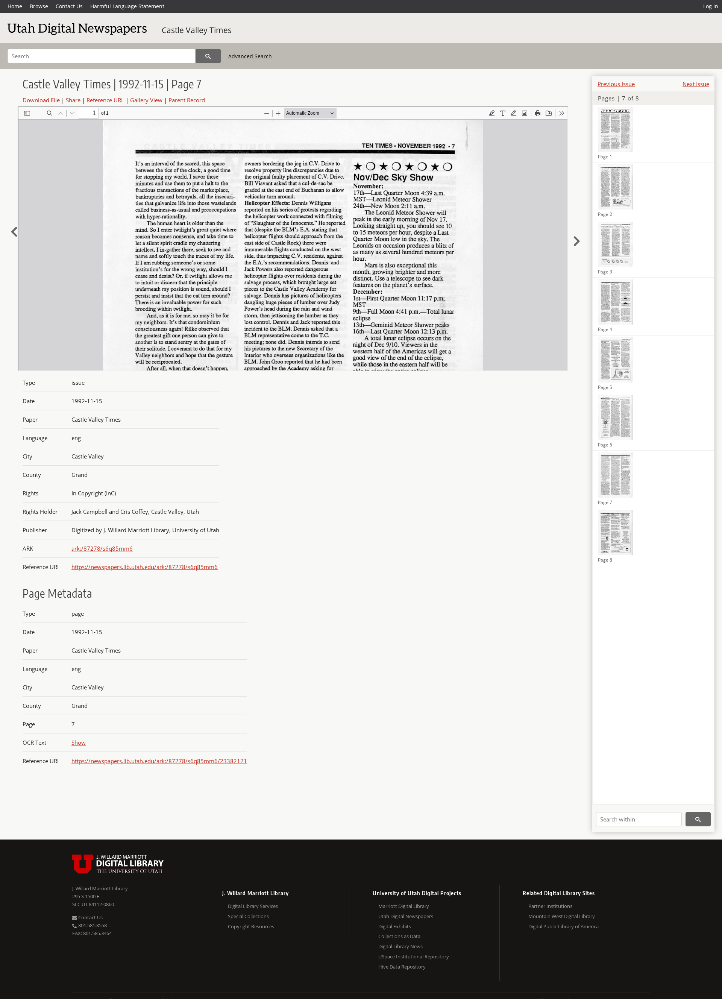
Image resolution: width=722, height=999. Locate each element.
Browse (39, 6)
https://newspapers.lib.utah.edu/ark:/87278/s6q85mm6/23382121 (159, 761)
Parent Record (186, 100)
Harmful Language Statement (127, 6)
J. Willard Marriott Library (100, 888)
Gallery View (146, 100)
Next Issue (696, 84)
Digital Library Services (253, 906)
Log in (710, 6)
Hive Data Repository (402, 966)
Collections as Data (399, 936)
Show (78, 742)
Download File (41, 100)
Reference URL (105, 100)
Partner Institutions (550, 906)
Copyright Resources (251, 926)
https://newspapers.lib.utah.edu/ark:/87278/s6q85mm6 (144, 567)
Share (73, 100)
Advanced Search (250, 56)
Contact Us (69, 6)
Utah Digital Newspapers (405, 916)
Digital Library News (400, 946)
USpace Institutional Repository (413, 956)
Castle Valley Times (197, 30)
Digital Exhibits (394, 926)
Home (15, 6)
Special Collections (248, 916)
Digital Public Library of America (563, 926)
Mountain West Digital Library (561, 916)
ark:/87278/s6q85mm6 (102, 548)
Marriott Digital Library (403, 906)
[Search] (208, 56)
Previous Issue (616, 84)
